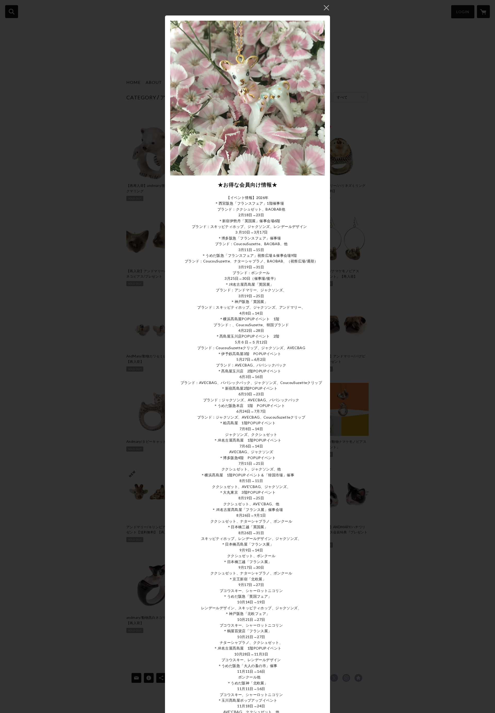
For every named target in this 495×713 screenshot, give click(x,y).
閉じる (326, 7)
